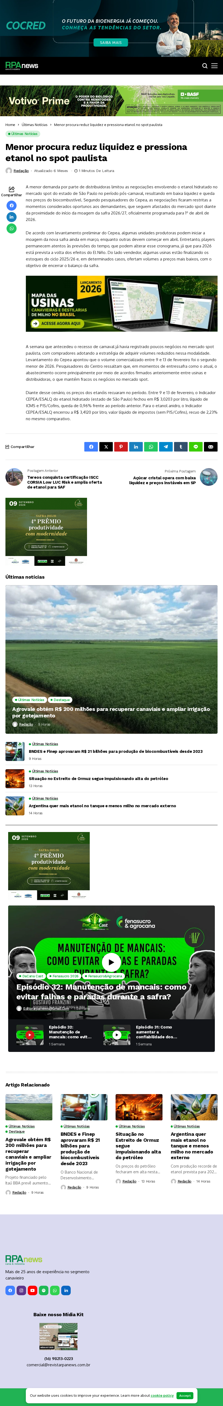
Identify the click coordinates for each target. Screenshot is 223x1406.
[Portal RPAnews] (21, 66)
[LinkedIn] (66, 1290)
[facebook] (10, 1290)
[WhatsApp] (55, 1290)
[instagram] (21, 1290)
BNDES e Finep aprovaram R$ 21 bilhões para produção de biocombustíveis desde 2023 (116, 751)
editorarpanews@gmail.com (46, 1008)
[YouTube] (32, 1290)
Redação (21, 170)
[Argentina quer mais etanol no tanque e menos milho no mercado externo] (14, 805)
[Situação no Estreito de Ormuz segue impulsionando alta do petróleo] (14, 778)
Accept (185, 1396)
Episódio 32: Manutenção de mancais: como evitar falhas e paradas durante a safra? (101, 991)
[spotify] (43, 1290)
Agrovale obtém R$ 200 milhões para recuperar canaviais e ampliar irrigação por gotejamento (111, 712)
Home (10, 124)
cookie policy (162, 1395)
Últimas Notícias (35, 124)
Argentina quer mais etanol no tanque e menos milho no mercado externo (102, 805)
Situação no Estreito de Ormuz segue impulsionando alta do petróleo (98, 778)
